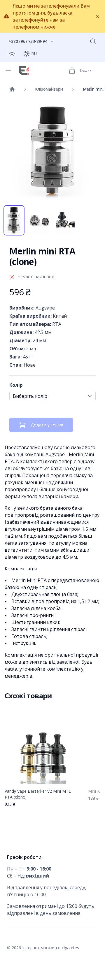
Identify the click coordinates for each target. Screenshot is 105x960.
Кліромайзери (49, 89)
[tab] (14, 220)
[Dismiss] (97, 16)
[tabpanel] (52, 151)
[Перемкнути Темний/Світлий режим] (12, 54)
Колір (16, 385)
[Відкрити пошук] (93, 41)
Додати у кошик (47, 425)
